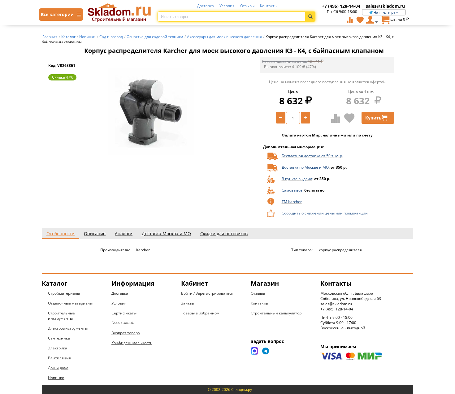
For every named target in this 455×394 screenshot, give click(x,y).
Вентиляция (59, 358)
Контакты (268, 5)
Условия (227, 5)
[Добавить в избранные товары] (349, 118)
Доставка (205, 5)
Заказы (187, 303)
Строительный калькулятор (276, 313)
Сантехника (59, 338)
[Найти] (310, 16)
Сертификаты (123, 313)
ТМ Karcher (292, 201)
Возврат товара (125, 333)
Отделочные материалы (70, 303)
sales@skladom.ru (385, 6)
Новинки (56, 377)
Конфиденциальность (131, 342)
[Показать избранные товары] (360, 19)
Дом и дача (58, 367)
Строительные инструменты (61, 315)
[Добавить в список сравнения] (335, 118)
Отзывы (247, 5)
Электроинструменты (68, 328)
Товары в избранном (200, 313)
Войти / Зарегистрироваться (207, 293)
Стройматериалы (64, 293)
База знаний (123, 323)
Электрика (57, 348)
